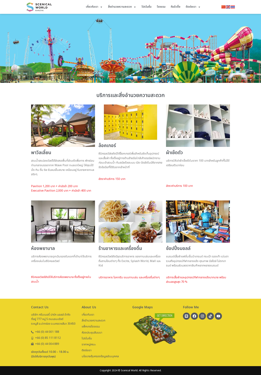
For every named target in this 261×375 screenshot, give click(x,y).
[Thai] (233, 7)
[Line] (186, 316)
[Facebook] (194, 316)
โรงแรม (161, 7)
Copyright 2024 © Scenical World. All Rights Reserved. (130, 370)
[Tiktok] (210, 316)
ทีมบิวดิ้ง (175, 7)
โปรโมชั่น (146, 7)
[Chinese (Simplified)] (223, 7)
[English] (228, 7)
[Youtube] (218, 316)
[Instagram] (202, 316)
